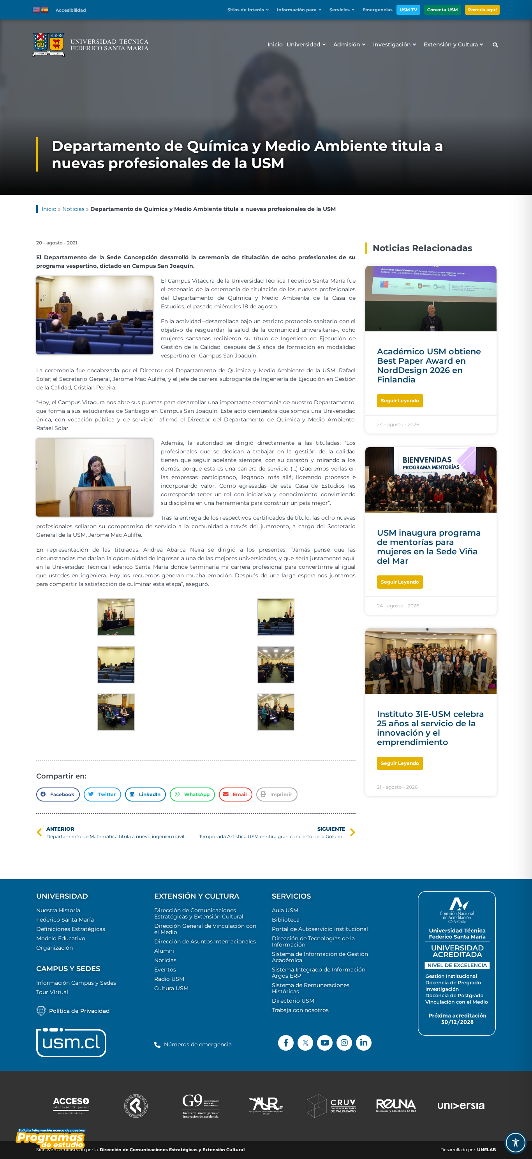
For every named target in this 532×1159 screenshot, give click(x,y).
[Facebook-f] (286, 1043)
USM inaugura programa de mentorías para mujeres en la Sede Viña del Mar (429, 547)
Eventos (165, 969)
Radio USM (169, 978)
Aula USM (285, 910)
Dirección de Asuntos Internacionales (205, 941)
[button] (250, 10)
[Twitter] (305, 1043)
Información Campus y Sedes (76, 982)
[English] (36, 9)
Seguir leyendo (400, 400)
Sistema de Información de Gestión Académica (320, 957)
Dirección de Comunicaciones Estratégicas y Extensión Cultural (198, 913)
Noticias (73, 208)
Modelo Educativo (60, 938)
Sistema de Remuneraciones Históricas (310, 988)
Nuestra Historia (58, 910)
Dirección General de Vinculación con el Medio (205, 929)
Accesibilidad (71, 10)
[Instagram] (344, 1043)
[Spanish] (45, 9)
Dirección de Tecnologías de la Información (313, 941)
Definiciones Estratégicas (70, 929)
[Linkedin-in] (364, 1043)
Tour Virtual (52, 992)
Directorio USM (293, 1000)
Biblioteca (285, 919)
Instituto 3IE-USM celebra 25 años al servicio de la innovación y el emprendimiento (430, 728)
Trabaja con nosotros (300, 1010)
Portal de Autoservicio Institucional (320, 929)
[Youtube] (325, 1043)
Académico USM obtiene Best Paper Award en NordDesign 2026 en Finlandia (429, 365)
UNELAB (486, 1149)
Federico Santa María (65, 919)
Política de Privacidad (79, 1010)
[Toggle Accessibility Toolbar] (515, 1142)
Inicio (49, 208)
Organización (54, 947)
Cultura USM (171, 988)
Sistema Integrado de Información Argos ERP (318, 972)
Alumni (164, 950)
